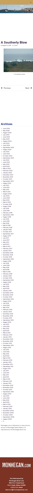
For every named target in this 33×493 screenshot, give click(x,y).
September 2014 (8, 299)
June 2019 (6, 211)
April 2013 (6, 331)
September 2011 (8, 366)
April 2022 (6, 166)
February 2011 (7, 381)
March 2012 (6, 358)
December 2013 (8, 314)
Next (27, 88)
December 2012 (8, 339)
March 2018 (6, 225)
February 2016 (7, 274)
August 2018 (7, 217)
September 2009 (8, 417)
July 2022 (6, 160)
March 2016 (6, 272)
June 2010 (6, 398)
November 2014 (8, 295)
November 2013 (8, 316)
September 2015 (8, 280)
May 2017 (6, 242)
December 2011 (8, 364)
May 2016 (6, 267)
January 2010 (7, 408)
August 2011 (7, 368)
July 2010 (6, 396)
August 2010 (7, 394)
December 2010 (8, 385)
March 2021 (6, 192)
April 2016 (6, 269)
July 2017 (6, 238)
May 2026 (6, 131)
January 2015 (7, 291)
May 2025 (6, 139)
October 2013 (7, 318)
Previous (7, 88)
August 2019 (7, 206)
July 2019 (6, 208)
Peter (15, 45)
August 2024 (7, 141)
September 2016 (8, 259)
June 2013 (6, 326)
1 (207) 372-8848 (16, 487)
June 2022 (6, 162)
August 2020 (7, 194)
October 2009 (7, 415)
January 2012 (7, 362)
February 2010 (7, 406)
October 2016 (7, 257)
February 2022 (7, 171)
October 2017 (7, 232)
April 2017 (6, 244)
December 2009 (8, 411)
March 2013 (6, 333)
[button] (30, 2)
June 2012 (6, 352)
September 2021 (8, 181)
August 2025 (7, 133)
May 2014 (6, 307)
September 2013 (8, 320)
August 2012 (7, 347)
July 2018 (6, 219)
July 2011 (6, 371)
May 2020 (6, 200)
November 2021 (8, 177)
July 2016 (6, 263)
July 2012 (6, 350)
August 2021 (7, 183)
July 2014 (6, 303)
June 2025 (6, 137)
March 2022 (7, 168)
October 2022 (7, 156)
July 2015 (6, 284)
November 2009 (8, 413)
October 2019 (7, 204)
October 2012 (7, 343)
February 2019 (7, 213)
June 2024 (6, 145)
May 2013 (6, 328)
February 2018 (7, 227)
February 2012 (7, 360)
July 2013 (6, 324)
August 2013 (7, 322)
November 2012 (8, 341)
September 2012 (8, 345)
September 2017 (8, 234)
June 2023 (6, 154)
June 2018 (6, 221)
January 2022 (7, 173)
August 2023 (7, 149)
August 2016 (7, 261)
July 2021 (6, 185)
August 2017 (7, 236)
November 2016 (8, 255)
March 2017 (6, 246)
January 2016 (7, 276)
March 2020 (7, 202)
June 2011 (6, 373)
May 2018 (6, 223)
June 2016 (6, 265)
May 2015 (6, 286)
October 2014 (7, 297)
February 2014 (7, 310)
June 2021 (6, 187)
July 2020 (6, 196)
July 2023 (6, 152)
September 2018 (8, 215)
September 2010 (8, 392)
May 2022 (6, 164)
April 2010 (6, 402)
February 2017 (7, 248)
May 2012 (6, 354)
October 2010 (7, 390)
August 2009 (7, 419)
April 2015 (6, 288)
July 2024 (6, 143)
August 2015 (7, 282)
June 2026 (6, 128)
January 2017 (7, 251)
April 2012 (6, 356)
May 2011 (6, 375)
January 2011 (7, 383)
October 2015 (7, 278)
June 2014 (6, 305)
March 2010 (7, 404)
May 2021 (6, 189)
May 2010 (6, 400)
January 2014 (7, 312)
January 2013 (7, 337)
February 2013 (7, 335)
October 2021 (7, 179)
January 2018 (7, 229)
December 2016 (8, 253)
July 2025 (6, 135)
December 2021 (8, 175)
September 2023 (8, 147)
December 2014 (8, 293)
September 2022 (8, 158)
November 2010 (8, 387)
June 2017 (6, 240)
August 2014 (7, 301)
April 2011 (6, 377)
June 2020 (6, 198)
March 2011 (6, 379)
